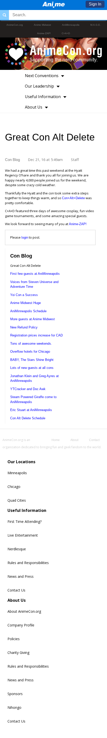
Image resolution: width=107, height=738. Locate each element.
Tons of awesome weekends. (31, 343)
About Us (33, 107)
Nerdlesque (16, 549)
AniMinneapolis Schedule (28, 311)
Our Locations (21, 461)
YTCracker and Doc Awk (28, 389)
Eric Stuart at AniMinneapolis (31, 410)
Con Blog (12, 160)
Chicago (13, 486)
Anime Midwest (42, 24)
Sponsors (15, 693)
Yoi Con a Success (24, 295)
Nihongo (14, 707)
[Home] (53, 6)
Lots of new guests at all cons (32, 368)
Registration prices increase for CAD (36, 335)
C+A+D (66, 33)
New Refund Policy (24, 327)
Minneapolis (17, 472)
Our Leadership (39, 86)
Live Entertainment (22, 535)
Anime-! (78, 224)
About (74, 440)
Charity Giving (18, 652)
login (24, 237)
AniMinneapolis (70, 24)
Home (56, 440)
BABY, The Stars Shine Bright (32, 360)
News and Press (20, 576)
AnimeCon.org (14, 24)
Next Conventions (41, 75)
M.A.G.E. (95, 24)
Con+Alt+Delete (73, 198)
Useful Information (43, 96)
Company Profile (20, 625)
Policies (13, 638)
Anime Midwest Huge (25, 303)
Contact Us (16, 590)
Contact (94, 440)
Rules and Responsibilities (28, 562)
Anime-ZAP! (44, 33)
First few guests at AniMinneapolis (35, 274)
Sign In (95, 4)
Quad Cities (16, 500)
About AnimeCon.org (24, 611)
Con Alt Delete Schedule (27, 418)
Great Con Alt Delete (50, 137)
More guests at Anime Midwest (32, 319)
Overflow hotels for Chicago (30, 351)
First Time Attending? (24, 521)
